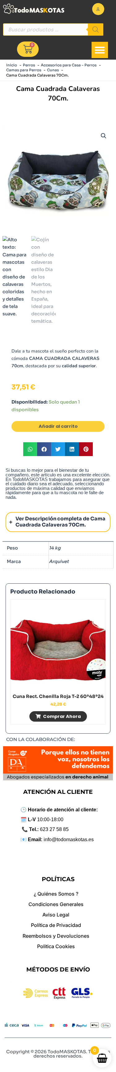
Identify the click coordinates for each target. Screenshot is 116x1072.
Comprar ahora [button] (62, 716)
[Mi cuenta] (98, 9)
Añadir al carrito (58, 426)
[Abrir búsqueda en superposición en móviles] (53, 29)
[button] (100, 50)
